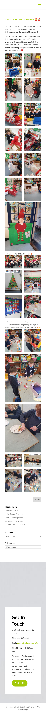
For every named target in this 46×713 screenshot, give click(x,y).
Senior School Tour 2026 (14, 514)
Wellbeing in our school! (14, 521)
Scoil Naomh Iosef (22, 707)
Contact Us (19, 683)
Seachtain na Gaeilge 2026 (15, 525)
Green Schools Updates (14, 518)
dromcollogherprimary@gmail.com (31, 643)
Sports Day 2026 (11, 511)
